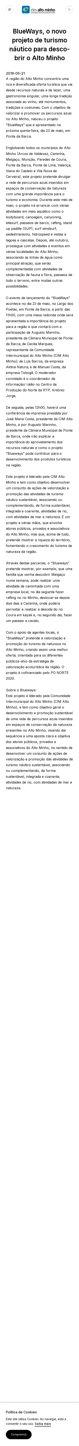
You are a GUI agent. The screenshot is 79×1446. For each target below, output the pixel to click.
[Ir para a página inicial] (44, 9)
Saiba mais (43, 1423)
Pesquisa (69, 9)
